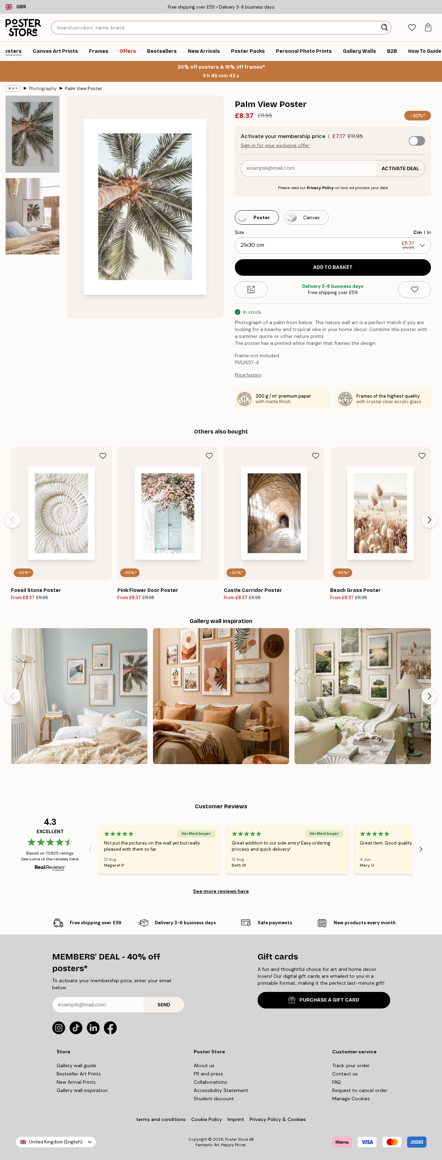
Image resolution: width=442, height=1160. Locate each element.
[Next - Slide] (429, 519)
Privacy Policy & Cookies (278, 1119)
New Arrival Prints (76, 1082)
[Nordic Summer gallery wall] (363, 696)
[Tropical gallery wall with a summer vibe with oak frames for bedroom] (79, 696)
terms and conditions (161, 1119)
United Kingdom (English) (56, 1142)
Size (239, 232)
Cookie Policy (206, 1119)
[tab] (412, 27)
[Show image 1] (32, 134)
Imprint (236, 1119)
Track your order (350, 1065)
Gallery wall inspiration (82, 1090)
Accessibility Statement (221, 1090)
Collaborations (210, 1082)
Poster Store (236, 1139)
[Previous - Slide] (12, 519)
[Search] (385, 28)
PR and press (208, 1074)
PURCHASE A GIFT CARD (329, 1000)
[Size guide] (251, 289)
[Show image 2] (32, 216)
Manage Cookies (351, 1098)
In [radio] (429, 232)
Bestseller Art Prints (79, 1074)
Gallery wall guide (76, 1065)
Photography (43, 88)
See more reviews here (221, 891)
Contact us (345, 1074)
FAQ (336, 1082)
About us (204, 1065)
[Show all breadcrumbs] (13, 88)
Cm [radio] (417, 232)
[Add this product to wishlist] (414, 289)
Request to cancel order (359, 1090)
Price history (248, 375)
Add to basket (333, 267)
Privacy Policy (320, 187)
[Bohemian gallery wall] (221, 696)
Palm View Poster (83, 88)
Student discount (214, 1098)
